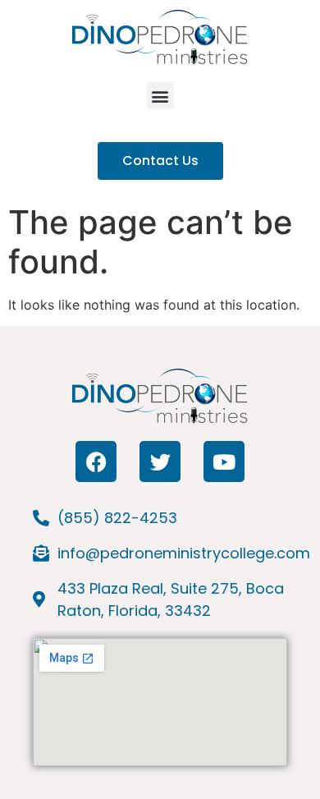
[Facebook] (96, 461)
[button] (160, 95)
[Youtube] (224, 461)
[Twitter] (160, 461)
